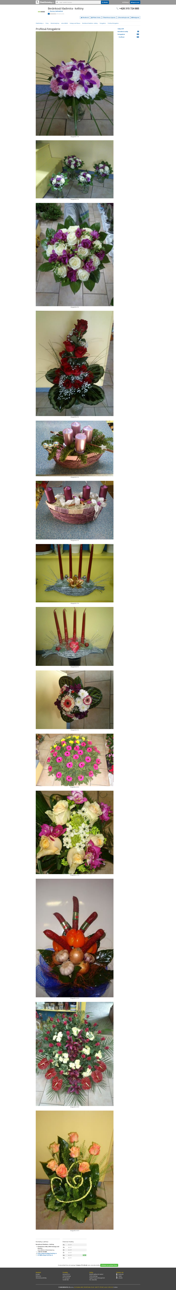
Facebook (120, 1274)
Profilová (128, 37)
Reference (38, 1276)
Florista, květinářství (56, 11)
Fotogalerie (128, 34)
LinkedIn (120, 1278)
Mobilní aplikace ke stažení (96, 1274)
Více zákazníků (93, 1280)
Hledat (105, 2)
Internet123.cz (66, 1274)
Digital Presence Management (97, 1278)
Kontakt (38, 1274)
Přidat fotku (96, 17)
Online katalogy (67, 1276)
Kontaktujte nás (124, 17)
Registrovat (135, 2)
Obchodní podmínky (41, 1278)
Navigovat (136, 17)
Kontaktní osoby (128, 31)
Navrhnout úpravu (109, 17)
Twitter (120, 1276)
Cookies (115, 1287)
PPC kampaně (66, 1278)
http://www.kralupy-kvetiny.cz (47, 1253)
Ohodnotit (85, 17)
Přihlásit (126, 2)
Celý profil (121, 29)
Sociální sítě (66, 1280)
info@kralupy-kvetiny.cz (45, 1255)
